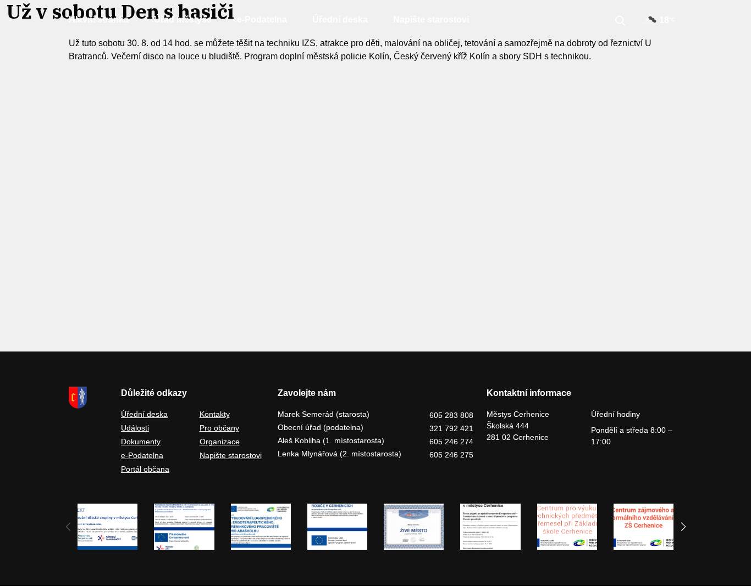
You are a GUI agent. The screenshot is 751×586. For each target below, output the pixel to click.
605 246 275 (451, 454)
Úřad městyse (183, 19)
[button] (683, 527)
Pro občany (219, 427)
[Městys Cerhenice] (88, 398)
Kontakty (215, 414)
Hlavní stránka (99, 19)
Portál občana (145, 469)
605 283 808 (451, 415)
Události (135, 427)
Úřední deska (340, 19)
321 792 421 (451, 428)
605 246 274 (451, 441)
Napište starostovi (431, 19)
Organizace (220, 441)
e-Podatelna (262, 19)
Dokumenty (141, 441)
